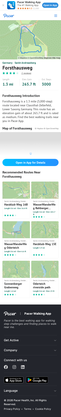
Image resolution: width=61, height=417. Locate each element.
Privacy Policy (12, 409)
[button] (3, 5)
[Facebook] (6, 367)
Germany (7, 62)
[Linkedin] (23, 367)
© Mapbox (23, 57)
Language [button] (11, 390)
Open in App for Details (30, 162)
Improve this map (52, 57)
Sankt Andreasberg (25, 62)
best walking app (30, 320)
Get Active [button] (11, 340)
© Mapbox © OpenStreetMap (47, 128)
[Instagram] (14, 367)
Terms (27, 409)
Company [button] (10, 350)
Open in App (50, 5)
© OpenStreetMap (36, 57)
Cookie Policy (43, 409)
